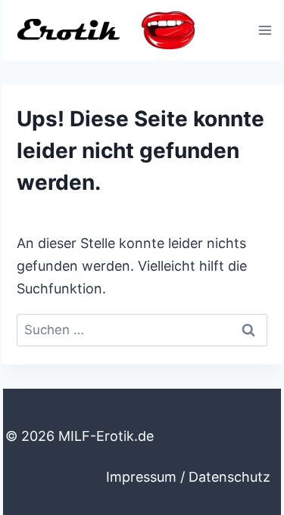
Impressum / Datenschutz (188, 477)
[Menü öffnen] (265, 30)
